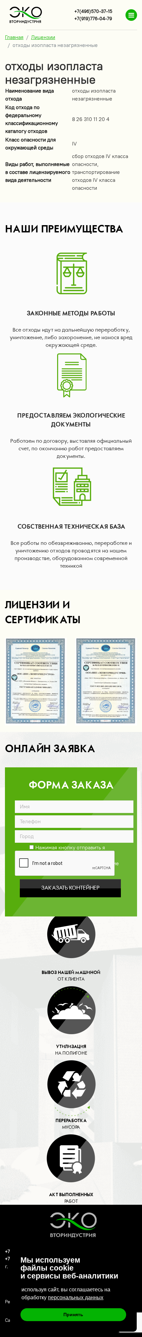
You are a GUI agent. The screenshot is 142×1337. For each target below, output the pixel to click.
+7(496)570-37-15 (93, 11)
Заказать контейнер (70, 888)
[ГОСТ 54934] (36, 681)
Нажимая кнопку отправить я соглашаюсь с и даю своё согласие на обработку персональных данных (67, 847)
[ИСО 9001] (106, 681)
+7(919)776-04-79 (93, 18)
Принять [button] (73, 1314)
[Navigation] (131, 15)
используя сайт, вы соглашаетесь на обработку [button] (65, 1293)
